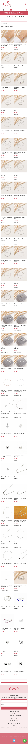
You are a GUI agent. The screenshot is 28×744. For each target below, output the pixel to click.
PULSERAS (3, 49)
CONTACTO (14, 713)
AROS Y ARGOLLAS (17, 309)
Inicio (8, 19)
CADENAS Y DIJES (4, 395)
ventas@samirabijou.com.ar (14, 728)
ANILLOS (2, 460)
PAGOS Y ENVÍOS (14, 718)
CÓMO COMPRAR (14, 717)
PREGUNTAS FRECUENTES (14, 715)
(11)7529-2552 (14, 725)
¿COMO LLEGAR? (14, 720)
